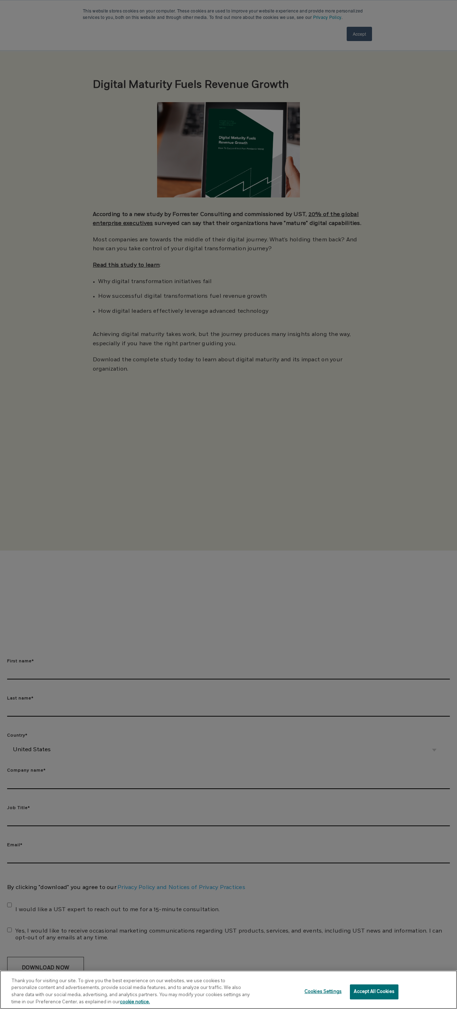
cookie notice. (135, 1001)
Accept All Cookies (374, 991)
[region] (228, 989)
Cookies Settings (323, 991)
